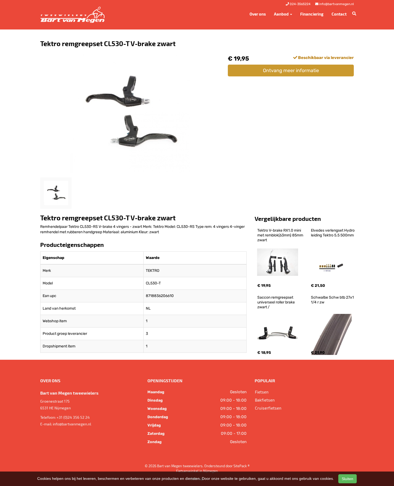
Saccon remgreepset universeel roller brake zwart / (276, 302)
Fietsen (262, 391)
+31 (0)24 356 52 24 (73, 417)
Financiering (312, 14)
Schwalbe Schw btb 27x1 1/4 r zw (333, 300)
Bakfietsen (265, 400)
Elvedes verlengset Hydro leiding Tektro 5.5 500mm (333, 233)
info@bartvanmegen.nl (72, 424)
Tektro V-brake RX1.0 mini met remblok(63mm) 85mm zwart (280, 235)
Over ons (258, 14)
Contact (339, 14)
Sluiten (347, 479)
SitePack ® (241, 466)
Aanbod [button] (281, 14)
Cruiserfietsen (268, 408)
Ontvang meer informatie (291, 70)
